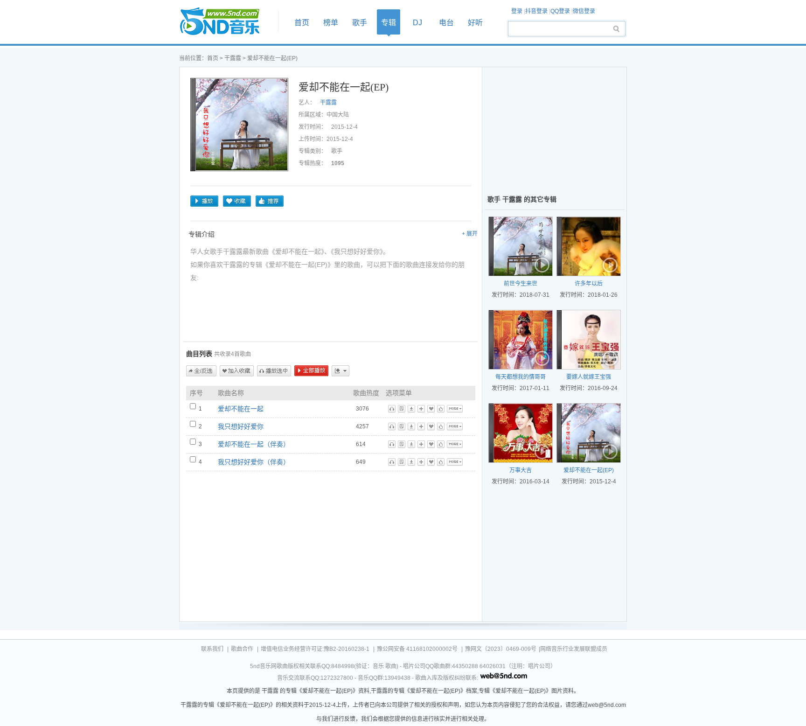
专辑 (388, 23)
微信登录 (584, 11)
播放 (204, 201)
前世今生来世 (520, 283)
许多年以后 (589, 283)
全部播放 (311, 371)
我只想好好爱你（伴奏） (254, 462)
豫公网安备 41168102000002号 (417, 649)
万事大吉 (520, 470)
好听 (475, 23)
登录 (516, 11)
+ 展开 (470, 233)
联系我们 (212, 649)
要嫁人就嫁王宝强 (588, 377)
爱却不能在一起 (241, 408)
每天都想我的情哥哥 (520, 377)
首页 (225, 21)
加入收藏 (237, 371)
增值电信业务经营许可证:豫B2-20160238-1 (315, 649)
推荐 (270, 201)
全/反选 (201, 371)
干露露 (232, 58)
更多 (340, 371)
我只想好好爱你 (241, 426)
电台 (446, 23)
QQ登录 (560, 11)
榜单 (330, 23)
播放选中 (274, 371)
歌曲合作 (242, 649)
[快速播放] (542, 266)
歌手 (359, 23)
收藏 (237, 201)
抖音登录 (536, 11)
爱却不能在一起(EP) (588, 470)
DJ (417, 23)
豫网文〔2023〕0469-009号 (500, 649)
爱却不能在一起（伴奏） (254, 444)
